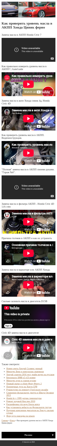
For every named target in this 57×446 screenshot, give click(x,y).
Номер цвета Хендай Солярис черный (24, 368)
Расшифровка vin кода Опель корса (23, 404)
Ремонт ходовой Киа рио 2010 (20, 401)
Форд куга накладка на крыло (20, 416)
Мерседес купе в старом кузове (21, 380)
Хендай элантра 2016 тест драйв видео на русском (30, 374)
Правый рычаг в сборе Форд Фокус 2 (24, 383)
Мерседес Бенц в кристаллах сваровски (25, 371)
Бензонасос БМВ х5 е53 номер (20, 377)
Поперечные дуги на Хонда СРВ (21, 387)
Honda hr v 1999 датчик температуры (23, 398)
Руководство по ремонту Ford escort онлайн (27, 390)
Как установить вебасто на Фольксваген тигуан (29, 407)
